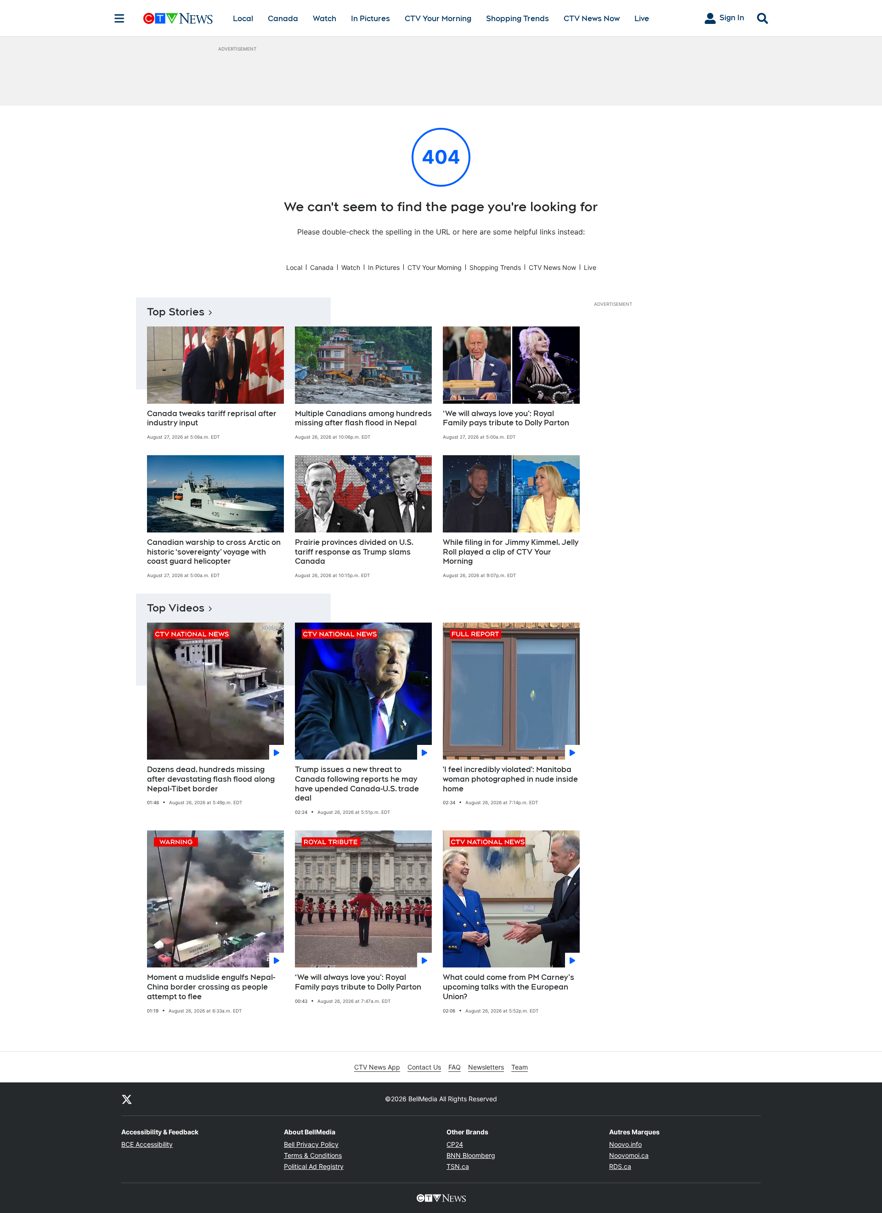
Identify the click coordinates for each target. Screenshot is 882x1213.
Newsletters (486, 1067)
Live (641, 18)
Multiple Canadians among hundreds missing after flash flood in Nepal (363, 418)
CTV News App (377, 1067)
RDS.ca (620, 1166)
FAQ (454, 1067)
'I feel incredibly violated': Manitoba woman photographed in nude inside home (510, 779)
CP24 (455, 1144)
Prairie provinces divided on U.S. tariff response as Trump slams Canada (354, 552)
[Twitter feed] (126, 1098)
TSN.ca (458, 1166)
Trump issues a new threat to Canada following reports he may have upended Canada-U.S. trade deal (357, 783)
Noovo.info (625, 1144)
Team (519, 1067)
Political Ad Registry (314, 1166)
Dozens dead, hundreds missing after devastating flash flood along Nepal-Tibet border (211, 779)
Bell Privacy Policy (311, 1144)
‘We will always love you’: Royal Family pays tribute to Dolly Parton (506, 418)
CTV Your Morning (438, 18)
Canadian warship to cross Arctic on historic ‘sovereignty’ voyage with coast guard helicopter (214, 552)
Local (243, 18)
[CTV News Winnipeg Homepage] (178, 18)
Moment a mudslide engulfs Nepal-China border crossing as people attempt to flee (211, 987)
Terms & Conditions (313, 1155)
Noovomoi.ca (629, 1155)
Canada (283, 18)
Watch (324, 18)
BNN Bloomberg (471, 1155)
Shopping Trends (517, 18)
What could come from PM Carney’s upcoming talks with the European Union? (508, 987)
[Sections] (119, 18)
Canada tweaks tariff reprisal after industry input (212, 418)
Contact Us (424, 1067)
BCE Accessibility (147, 1144)
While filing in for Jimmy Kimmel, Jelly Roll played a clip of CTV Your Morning (510, 552)
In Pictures (370, 18)
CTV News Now (592, 18)
